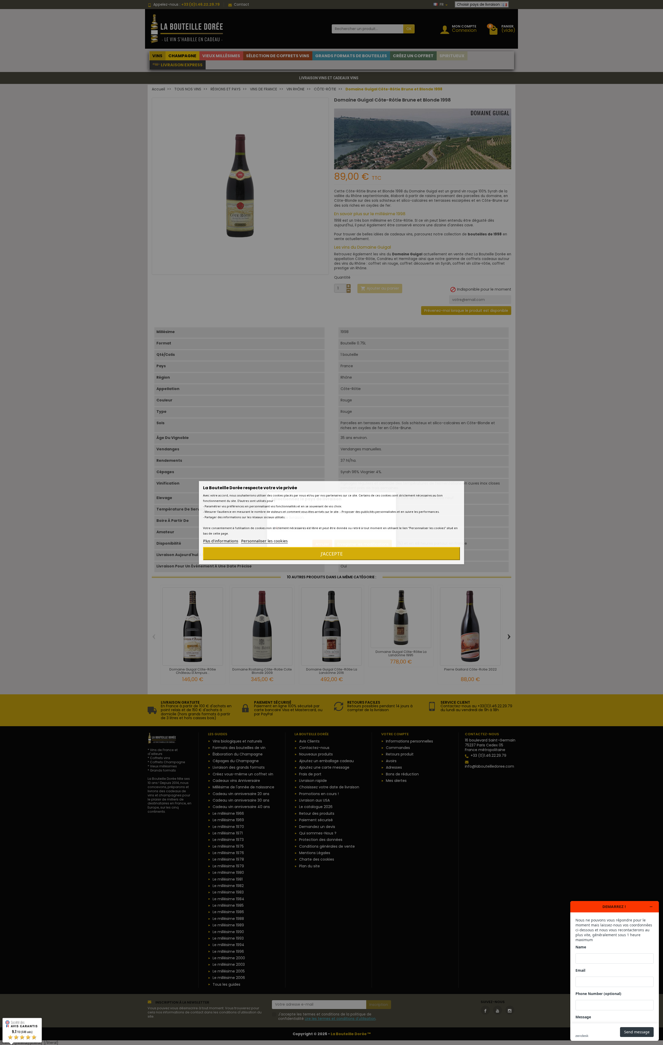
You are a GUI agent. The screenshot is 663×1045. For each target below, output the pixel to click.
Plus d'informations (220, 540)
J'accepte (332, 553)
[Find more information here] (614, 971)
